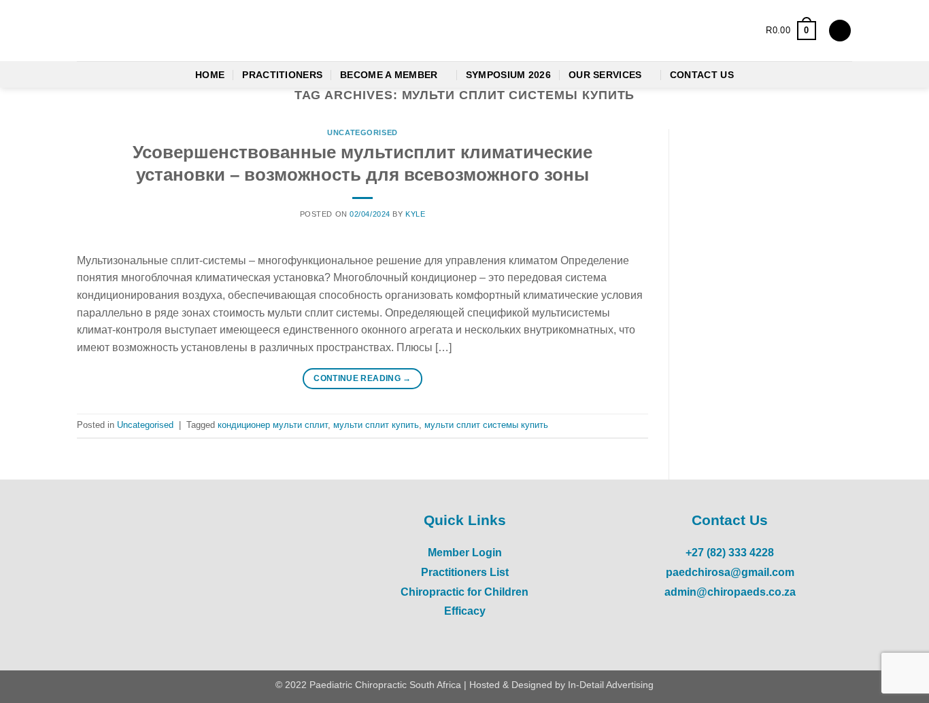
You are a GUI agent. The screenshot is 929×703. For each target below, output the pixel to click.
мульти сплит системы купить (486, 425)
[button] (790, 31)
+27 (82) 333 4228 (730, 552)
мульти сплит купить (376, 425)
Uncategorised (362, 132)
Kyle (415, 214)
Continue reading (362, 378)
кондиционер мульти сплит (273, 425)
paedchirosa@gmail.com (730, 572)
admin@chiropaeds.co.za (730, 592)
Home (209, 74)
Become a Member (388, 74)
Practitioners (282, 74)
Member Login (465, 552)
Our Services (605, 74)
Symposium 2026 (508, 74)
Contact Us (702, 74)
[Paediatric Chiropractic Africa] (162, 30)
